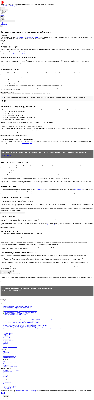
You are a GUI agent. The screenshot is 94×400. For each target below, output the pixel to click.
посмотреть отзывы (40, 189)
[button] (2, 22)
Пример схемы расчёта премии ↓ (7, 92)
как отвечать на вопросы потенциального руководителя (27, 37)
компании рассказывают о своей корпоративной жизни (46, 224)
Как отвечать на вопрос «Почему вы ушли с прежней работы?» (17, 307)
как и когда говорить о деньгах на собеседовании (15, 103)
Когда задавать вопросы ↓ (6, 272)
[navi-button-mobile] (2, 26)
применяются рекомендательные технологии (26, 390)
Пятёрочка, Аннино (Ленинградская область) (30, 321)
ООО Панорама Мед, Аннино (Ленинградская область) (27, 322)
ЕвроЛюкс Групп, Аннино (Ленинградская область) (25, 326)
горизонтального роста (27, 143)
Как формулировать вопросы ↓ (7, 271)
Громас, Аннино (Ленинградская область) (38, 325)
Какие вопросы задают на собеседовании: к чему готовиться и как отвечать (19, 312)
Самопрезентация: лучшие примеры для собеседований (15, 314)
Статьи (4, 28)
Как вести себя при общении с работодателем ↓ (10, 273)
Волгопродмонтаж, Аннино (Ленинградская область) (49, 328)
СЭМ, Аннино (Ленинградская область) (37, 327)
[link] (3, 19)
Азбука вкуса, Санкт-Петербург (46, 319)
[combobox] (6, 396)
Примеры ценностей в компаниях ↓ (8, 227)
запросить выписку (78, 189)
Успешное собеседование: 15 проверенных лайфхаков (15, 309)
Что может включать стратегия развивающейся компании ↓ (12, 212)
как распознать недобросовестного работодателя (16, 53)
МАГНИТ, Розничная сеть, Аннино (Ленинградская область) (29, 323)
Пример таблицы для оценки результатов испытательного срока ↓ (14, 135)
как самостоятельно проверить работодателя (26, 193)
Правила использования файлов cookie (22, 6)
